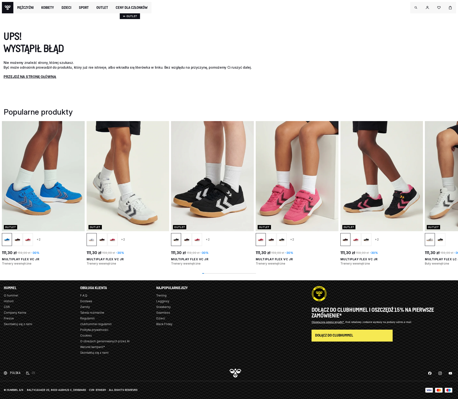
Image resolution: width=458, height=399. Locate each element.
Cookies (86, 335)
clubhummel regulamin (96, 324)
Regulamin (87, 318)
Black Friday (164, 324)
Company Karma (15, 312)
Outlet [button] (102, 8)
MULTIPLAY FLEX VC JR (20, 259)
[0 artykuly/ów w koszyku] (450, 7)
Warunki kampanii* (92, 347)
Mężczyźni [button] (25, 8)
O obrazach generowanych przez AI (105, 341)
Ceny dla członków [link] (132, 7)
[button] (416, 7)
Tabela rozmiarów (92, 312)
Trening (161, 295)
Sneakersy (163, 307)
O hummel (11, 295)
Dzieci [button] (66, 8)
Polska (15, 373)
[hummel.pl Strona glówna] (7, 7)
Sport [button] (84, 8)
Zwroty (85, 307)
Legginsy (162, 301)
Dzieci (160, 318)
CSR (7, 307)
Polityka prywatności (94, 330)
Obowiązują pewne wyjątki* (328, 322)
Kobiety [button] (47, 8)
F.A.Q (83, 295)
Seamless (163, 312)
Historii (9, 301)
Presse (9, 318)
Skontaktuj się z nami (18, 324)
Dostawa (86, 301)
